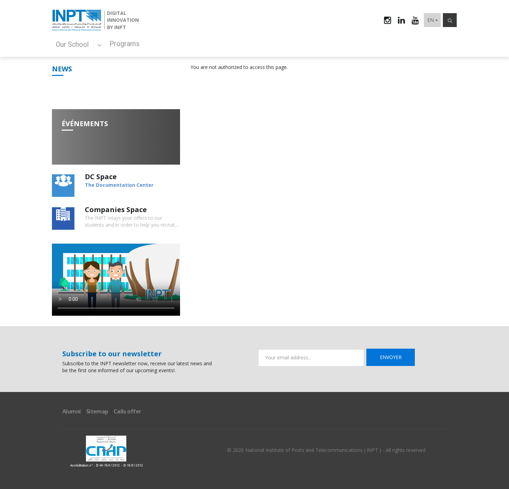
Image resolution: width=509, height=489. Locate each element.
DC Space (101, 176)
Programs (124, 44)
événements (85, 123)
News (62, 68)
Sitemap (97, 411)
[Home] (76, 20)
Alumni (71, 411)
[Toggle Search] (450, 20)
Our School (73, 45)
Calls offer (127, 411)
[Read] (63, 185)
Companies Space (116, 209)
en (430, 20)
